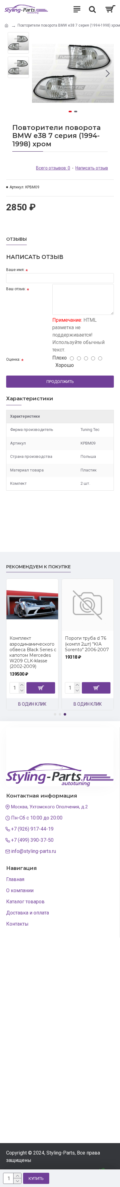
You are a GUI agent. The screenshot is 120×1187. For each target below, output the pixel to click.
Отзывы (16, 239)
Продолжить (60, 381)
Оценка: (13, 359)
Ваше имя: (15, 270)
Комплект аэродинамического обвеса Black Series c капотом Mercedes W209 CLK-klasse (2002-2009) (33, 652)
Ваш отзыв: (16, 289)
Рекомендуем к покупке (38, 567)
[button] (38, 73)
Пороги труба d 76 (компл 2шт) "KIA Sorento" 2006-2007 (87, 643)
